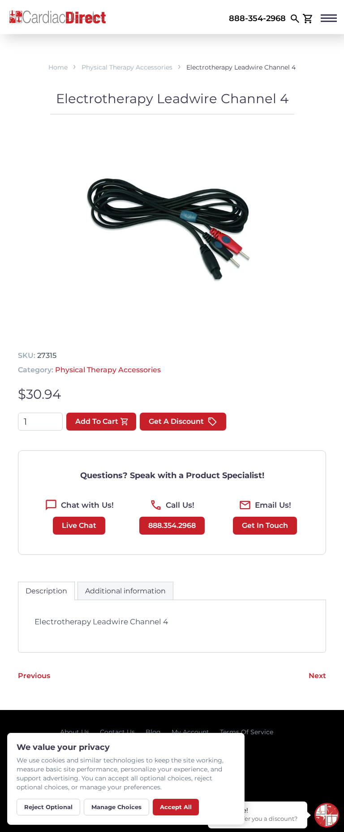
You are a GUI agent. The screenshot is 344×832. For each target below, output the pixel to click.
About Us (74, 732)
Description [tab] (46, 591)
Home (58, 67)
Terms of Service (246, 732)
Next (317, 675)
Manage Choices (116, 806)
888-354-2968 (257, 18)
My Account (190, 732)
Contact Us (117, 732)
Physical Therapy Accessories (127, 67)
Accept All (176, 806)
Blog (153, 732)
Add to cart (96, 421)
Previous (34, 675)
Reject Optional (48, 806)
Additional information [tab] (125, 591)
